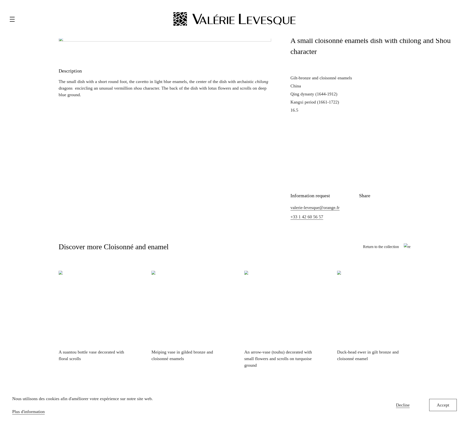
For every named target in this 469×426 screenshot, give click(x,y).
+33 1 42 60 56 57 (306, 217)
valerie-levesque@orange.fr (315, 207)
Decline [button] (403, 405)
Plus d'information (28, 411)
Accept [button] (443, 405)
